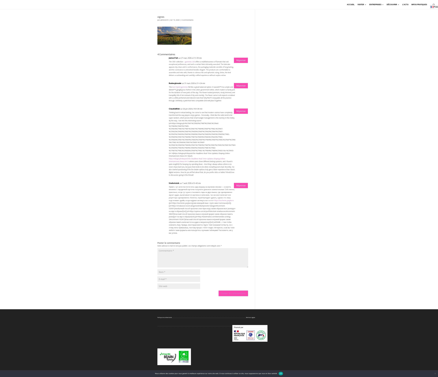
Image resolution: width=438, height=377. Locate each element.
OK (281, 373)
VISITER (360, 4)
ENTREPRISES (375, 4)
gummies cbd (190, 62)
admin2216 (164, 20)
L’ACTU (405, 4)
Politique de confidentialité (164, 317)
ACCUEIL (351, 4)
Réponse (241, 60)
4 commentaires (187, 20)
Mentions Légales (250, 317)
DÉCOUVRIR (392, 4)
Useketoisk (174, 183)
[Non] (435, 373)
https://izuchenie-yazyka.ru (224, 200)
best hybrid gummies (180, 87)
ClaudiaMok (174, 109)
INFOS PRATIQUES (419, 4)
